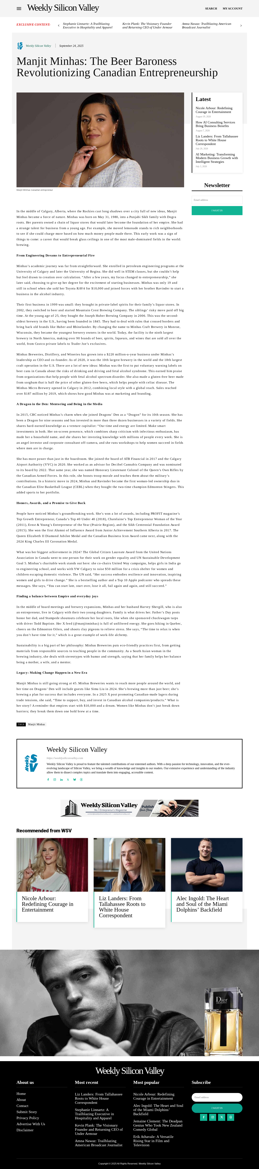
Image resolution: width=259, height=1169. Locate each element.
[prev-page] (58, 25)
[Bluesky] (74, 778)
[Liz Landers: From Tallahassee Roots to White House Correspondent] (129, 865)
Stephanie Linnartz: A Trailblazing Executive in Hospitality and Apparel (87, 25)
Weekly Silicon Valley (38, 45)
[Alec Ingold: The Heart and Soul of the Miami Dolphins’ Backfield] (207, 865)
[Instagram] (54, 778)
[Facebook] (48, 778)
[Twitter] (68, 778)
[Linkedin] (61, 778)
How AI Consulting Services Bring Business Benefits (215, 124)
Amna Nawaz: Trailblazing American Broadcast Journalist (206, 25)
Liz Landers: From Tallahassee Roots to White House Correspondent (217, 140)
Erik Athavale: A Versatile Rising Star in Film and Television (153, 1141)
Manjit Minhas (36, 724)
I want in (217, 210)
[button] (211, 8)
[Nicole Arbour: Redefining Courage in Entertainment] (52, 865)
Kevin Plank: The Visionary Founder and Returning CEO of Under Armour (147, 25)
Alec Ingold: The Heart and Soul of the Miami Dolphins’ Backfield (202, 904)
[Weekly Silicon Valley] (20, 46)
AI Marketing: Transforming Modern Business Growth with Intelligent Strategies (217, 158)
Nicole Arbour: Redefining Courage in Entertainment (214, 110)
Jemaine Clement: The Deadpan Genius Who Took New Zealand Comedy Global (157, 1125)
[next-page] (241, 25)
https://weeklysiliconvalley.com (65, 758)
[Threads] (81, 778)
